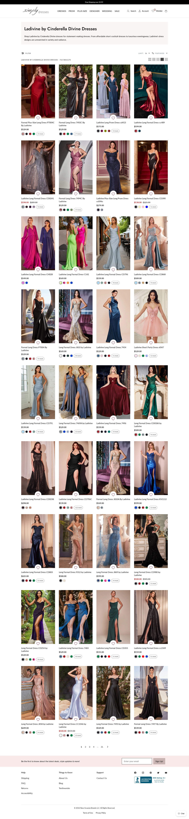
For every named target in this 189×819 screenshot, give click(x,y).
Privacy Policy (101, 813)
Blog (61, 783)
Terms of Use (88, 813)
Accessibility (27, 793)
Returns (24, 788)
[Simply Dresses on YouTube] (166, 772)
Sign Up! (159, 761)
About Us (63, 778)
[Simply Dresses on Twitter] (158, 772)
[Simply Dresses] (35, 11)
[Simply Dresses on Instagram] (143, 772)
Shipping (25, 778)
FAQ (23, 783)
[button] (61, 11)
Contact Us (102, 778)
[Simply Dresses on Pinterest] (150, 772)
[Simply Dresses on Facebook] (135, 772)
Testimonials (64, 788)
